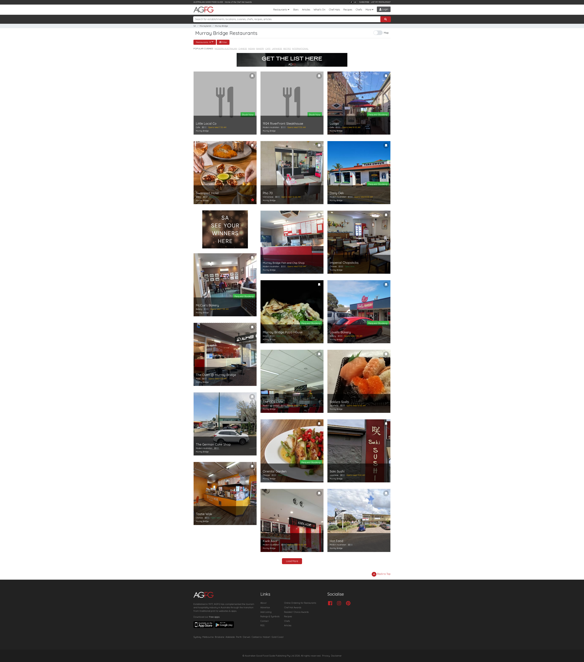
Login (384, 9)
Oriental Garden (275, 471)
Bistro (287, 48)
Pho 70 (268, 193)
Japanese (277, 48)
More (368, 9)
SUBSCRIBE (364, 2)
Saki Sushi (337, 471)
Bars (296, 9)
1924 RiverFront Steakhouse (283, 123)
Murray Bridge (221, 26)
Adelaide (230, 637)
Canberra (257, 637)
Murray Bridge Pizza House (282, 332)
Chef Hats (334, 9)
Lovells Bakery (340, 332)
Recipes (347, 9)
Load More (292, 561)
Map (386, 32)
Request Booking (377, 114)
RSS (262, 625)
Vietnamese (268, 197)
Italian (265, 336)
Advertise (265, 607)
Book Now (248, 114)
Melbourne (208, 637)
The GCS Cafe (273, 402)
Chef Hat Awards (244, 2)
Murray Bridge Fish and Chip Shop (284, 262)
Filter (224, 42)
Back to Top (384, 573)
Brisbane (219, 637)
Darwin (246, 637)
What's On (319, 9)
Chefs (359, 9)
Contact (264, 621)
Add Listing (265, 612)
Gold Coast (277, 637)
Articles (306, 9)
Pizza (198, 378)
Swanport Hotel (207, 193)
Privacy (326, 655)
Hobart (266, 637)
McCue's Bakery (207, 305)
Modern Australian (226, 48)
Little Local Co (206, 123)
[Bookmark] (252, 76)
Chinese (242, 48)
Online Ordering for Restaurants (300, 603)
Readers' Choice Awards (296, 612)
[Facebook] (351, 2)
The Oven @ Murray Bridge (216, 375)
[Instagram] (355, 2)
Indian (251, 48)
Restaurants (280, 9)
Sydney (197, 637)
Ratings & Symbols (270, 616)
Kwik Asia (270, 541)
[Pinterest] (349, 603)
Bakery (260, 48)
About (263, 603)
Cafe (268, 48)
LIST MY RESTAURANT (381, 2)
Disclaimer (336, 655)
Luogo (334, 123)
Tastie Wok (204, 514)
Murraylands (205, 26)
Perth (239, 637)
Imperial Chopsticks (344, 262)
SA (194, 26)
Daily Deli (337, 193)
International (300, 48)
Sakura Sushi (339, 402)
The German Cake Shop (213, 444)
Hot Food (336, 541)
